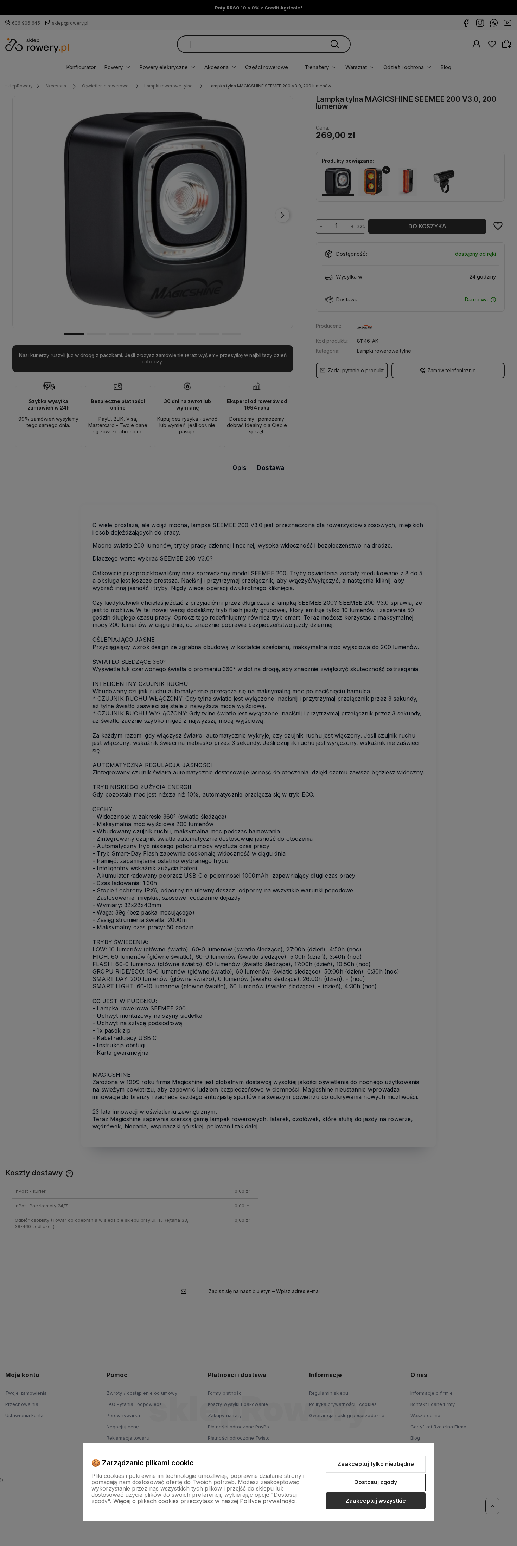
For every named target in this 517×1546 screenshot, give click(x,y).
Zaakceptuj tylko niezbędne (375, 1463)
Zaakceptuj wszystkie (375, 1500)
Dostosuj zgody (375, 1482)
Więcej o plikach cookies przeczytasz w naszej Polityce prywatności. (205, 1501)
